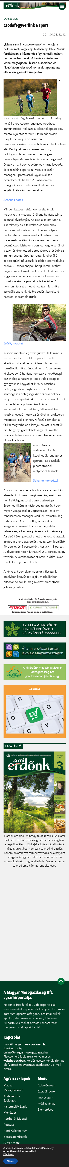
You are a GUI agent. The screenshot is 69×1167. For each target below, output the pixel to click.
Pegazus (9, 1125)
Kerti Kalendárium (15, 1131)
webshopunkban (14, 1061)
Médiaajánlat (46, 1104)
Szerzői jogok (46, 1091)
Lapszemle (11, 18)
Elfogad (10, 1161)
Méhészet (10, 1113)
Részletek (8, 1154)
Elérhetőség (45, 1110)
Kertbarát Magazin (16, 1119)
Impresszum (45, 1097)
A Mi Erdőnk (12, 1143)
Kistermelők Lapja (15, 1107)
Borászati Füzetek (15, 1137)
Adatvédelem (46, 1085)
